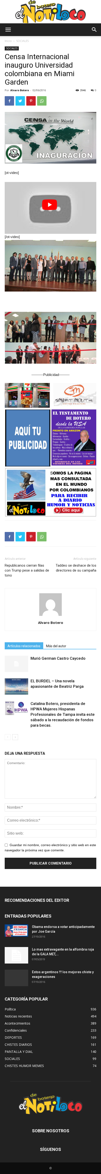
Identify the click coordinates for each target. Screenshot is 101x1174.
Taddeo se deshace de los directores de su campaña (76, 568)
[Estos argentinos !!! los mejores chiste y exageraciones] (16, 978)
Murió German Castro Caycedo (58, 658)
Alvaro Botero (19, 90)
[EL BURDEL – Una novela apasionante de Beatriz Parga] (16, 686)
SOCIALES (22, 41)
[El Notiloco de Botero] (50, 11)
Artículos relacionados (24, 646)
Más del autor (56, 646)
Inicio (8, 41)
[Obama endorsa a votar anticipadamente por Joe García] (16, 930)
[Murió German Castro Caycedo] (16, 664)
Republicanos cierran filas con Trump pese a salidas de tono (27, 570)
